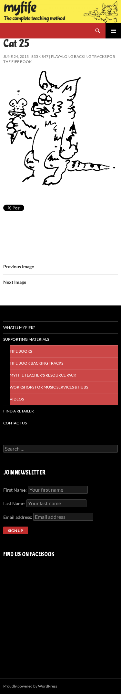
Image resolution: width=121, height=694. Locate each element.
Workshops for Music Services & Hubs (49, 387)
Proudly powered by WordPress (30, 686)
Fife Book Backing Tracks (36, 363)
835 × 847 (39, 56)
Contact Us (15, 423)
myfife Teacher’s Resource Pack (43, 375)
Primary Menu (113, 30)
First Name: (15, 490)
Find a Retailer (18, 411)
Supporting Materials (26, 339)
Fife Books (21, 351)
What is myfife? (19, 327)
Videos (17, 399)
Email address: (18, 517)
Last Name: (14, 503)
